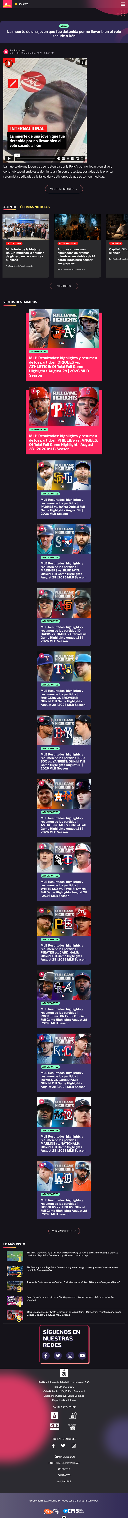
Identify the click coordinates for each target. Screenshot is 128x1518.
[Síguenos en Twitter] (63, 1446)
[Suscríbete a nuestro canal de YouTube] (82, 1356)
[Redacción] (5, 53)
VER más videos (65, 1231)
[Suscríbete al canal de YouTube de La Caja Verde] (73, 1427)
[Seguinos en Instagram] (70, 1356)
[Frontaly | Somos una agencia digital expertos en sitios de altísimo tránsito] (52, 1512)
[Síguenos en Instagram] (74, 1446)
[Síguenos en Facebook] (53, 1446)
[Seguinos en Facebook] (46, 1356)
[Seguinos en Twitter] (58, 1356)
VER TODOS (64, 286)
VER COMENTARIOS (65, 189)
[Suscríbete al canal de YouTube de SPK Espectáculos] (54, 1427)
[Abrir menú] (123, 4)
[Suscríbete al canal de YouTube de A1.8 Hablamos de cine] (73, 1415)
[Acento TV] (7, 4)
